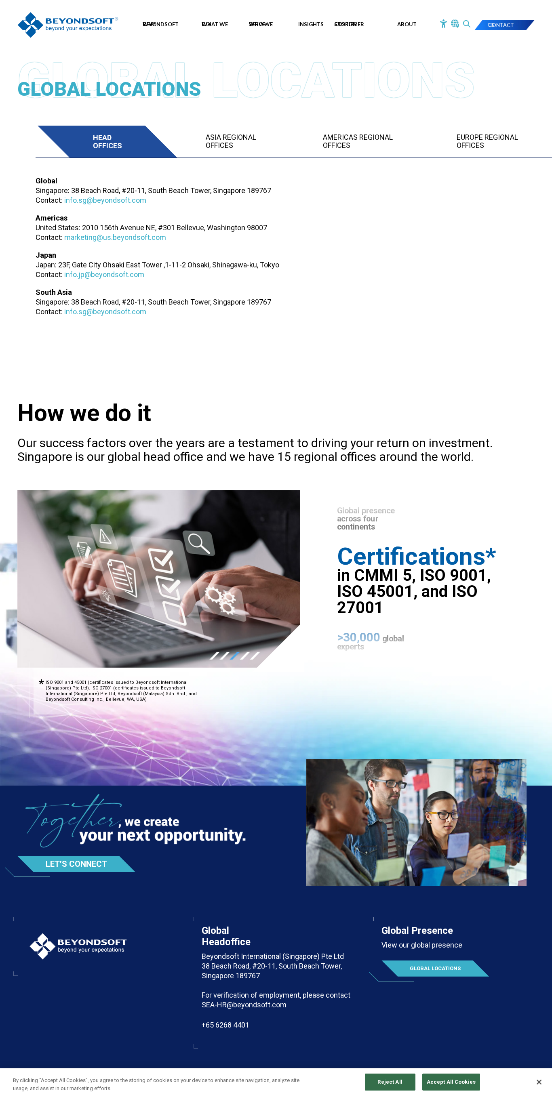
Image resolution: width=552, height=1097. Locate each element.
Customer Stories (349, 24)
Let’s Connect (76, 864)
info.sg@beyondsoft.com (105, 200)
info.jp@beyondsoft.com (104, 274)
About (407, 24)
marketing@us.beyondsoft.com (115, 237)
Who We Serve (261, 24)
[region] (276, 1082)
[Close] (539, 1082)
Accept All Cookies (451, 1082)
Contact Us (501, 25)
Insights (311, 24)
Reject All (389, 1082)
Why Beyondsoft (161, 24)
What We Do (215, 24)
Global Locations (435, 968)
